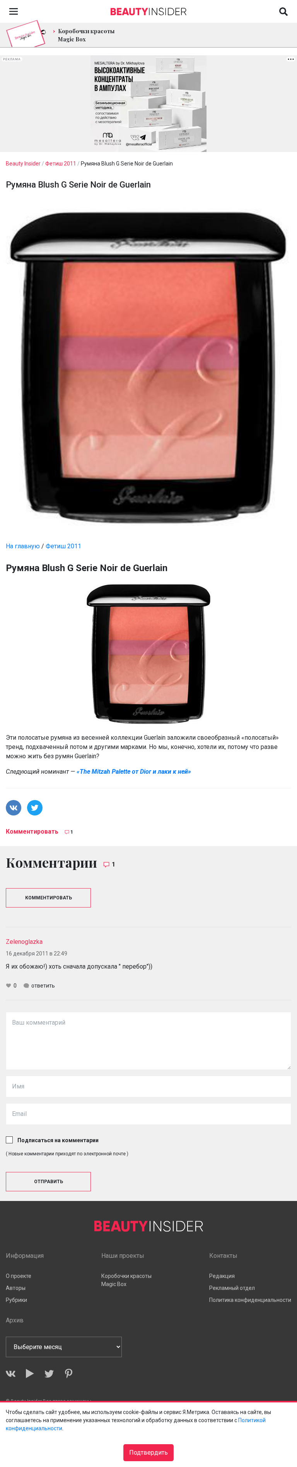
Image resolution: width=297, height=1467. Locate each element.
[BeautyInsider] (148, 9)
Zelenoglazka (24, 941)
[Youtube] (30, 1373)
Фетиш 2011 (63, 546)
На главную (23, 546)
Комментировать (32, 831)
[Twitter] (49, 1373)
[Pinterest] (68, 1373)
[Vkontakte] (10, 1373)
